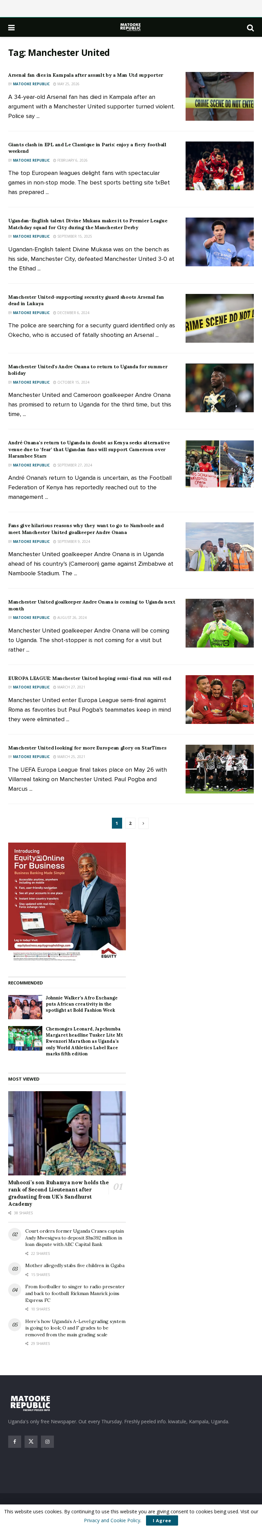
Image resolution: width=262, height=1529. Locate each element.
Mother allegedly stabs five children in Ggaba (74, 1265)
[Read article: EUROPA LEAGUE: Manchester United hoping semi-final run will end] (220, 699)
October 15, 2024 (72, 382)
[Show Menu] (11, 27)
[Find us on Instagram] (47, 1442)
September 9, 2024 (73, 541)
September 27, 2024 (74, 465)
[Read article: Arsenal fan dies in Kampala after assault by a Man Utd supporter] (220, 96)
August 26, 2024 (71, 617)
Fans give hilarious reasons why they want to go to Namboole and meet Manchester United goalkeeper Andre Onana (85, 528)
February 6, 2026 (72, 160)
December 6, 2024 (72, 312)
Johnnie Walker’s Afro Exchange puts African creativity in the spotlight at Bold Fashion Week (82, 1004)
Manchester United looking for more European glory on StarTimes (87, 748)
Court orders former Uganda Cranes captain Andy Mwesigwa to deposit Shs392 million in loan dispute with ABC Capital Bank (74, 1237)
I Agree (162, 1520)
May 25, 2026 (67, 83)
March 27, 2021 (70, 687)
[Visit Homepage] (131, 27)
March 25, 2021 (70, 756)
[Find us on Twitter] (31, 1442)
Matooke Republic (31, 83)
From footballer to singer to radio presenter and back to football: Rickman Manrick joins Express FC (75, 1293)
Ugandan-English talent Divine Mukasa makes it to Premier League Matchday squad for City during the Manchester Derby (87, 224)
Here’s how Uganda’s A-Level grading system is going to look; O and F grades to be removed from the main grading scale (75, 1328)
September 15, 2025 (74, 236)
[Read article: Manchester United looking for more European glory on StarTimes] (220, 769)
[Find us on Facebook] (14, 1442)
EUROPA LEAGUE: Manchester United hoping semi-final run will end (89, 678)
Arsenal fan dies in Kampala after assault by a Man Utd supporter (85, 75)
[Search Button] (250, 27)
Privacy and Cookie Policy (112, 1520)
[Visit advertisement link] (67, 903)
